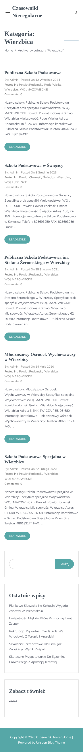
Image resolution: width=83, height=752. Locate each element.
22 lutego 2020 (39, 468)
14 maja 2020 (37, 366)
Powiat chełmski (30, 177)
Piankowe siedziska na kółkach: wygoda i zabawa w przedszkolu (39, 608)
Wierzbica (11, 89)
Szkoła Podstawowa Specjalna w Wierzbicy (35, 459)
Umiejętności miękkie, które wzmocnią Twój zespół (40, 621)
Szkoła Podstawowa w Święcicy (33, 165)
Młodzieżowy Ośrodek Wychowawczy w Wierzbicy (40, 357)
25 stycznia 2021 (40, 269)
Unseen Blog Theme (50, 742)
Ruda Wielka (53, 84)
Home (8, 50)
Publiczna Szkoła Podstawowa (33, 72)
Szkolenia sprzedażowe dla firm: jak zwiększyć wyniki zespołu (35, 646)
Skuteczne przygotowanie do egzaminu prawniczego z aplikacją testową (37, 659)
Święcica (49, 177)
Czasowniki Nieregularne (27, 11)
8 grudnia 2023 (39, 172)
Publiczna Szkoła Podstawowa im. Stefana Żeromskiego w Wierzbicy (37, 260)
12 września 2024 (40, 79)
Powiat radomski (30, 84)
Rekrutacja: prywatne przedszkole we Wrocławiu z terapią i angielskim (36, 633)
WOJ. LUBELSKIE (15, 182)
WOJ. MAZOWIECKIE (34, 89)
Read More (17, 146)
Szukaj (64, 564)
